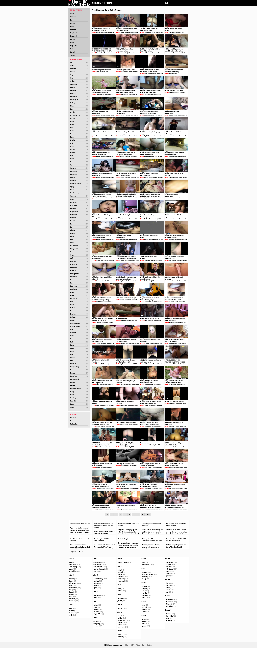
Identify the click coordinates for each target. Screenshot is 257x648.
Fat (79, 224)
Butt (79, 156)
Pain (79, 361)
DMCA (126, 645)
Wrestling (169, 620)
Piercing (72, 39)
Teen (153, 302)
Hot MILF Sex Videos (79, 3)
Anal (170, 32)
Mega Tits (121, 634)
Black (79, 131)
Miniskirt (79, 333)
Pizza (79, 370)
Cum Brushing (79, 193)
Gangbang (96, 624)
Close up (99, 71)
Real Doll (144, 607)
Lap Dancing (79, 298)
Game (95, 621)
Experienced (79, 215)
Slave (143, 619)
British (79, 146)
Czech (79, 199)
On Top (144, 579)
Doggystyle (79, 202)
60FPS (155, 302)
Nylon (79, 348)
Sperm (144, 626)
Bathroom (73, 30)
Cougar (113, 94)
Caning (79, 162)
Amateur (72, 17)
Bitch (79, 128)
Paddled (144, 586)
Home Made (79, 277)
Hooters (79, 280)
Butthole (72, 601)
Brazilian (79, 140)
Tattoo (72, 14)
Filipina (79, 230)
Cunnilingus (110, 322)
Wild (167, 618)
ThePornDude (74, 424)
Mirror (79, 336)
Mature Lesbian (79, 326)
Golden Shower (122, 562)
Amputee (79, 75)
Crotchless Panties (79, 184)
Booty (71, 594)
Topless (168, 590)
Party (132, 424)
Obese (79, 351)
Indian (173, 73)
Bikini (79, 121)
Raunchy (79, 382)
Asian (174, 239)
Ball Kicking (79, 97)
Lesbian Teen (121, 620)
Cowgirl (79, 177)
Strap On (168, 564)
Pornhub (142, 32)
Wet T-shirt (169, 616)
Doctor (186, 198)
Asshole (79, 87)
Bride (79, 143)
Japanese (160, 115)
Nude (79, 342)
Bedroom (73, 49)
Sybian (168, 575)
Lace (119, 616)
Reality (110, 426)
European (79, 208)
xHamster (94, 71)
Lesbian (120, 618)
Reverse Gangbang (79, 388)
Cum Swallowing (98, 569)
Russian (156, 320)
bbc (155, 94)
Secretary (79, 398)
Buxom (79, 159)
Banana (71, 579)
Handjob (114, 53)
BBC (176, 73)
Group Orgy (79, 264)
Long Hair (79, 314)
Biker (71, 585)
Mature (158, 73)
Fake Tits (79, 221)
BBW (146, 73)
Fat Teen (96, 612)
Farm (95, 607)
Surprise (168, 571)
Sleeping (72, 55)
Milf (79, 329)
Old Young (145, 576)
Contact (149, 645)
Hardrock (120, 572)
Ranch (143, 605)
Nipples (171, 322)
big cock (161, 32)
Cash (70, 608)
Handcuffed (79, 267)
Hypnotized (121, 581)
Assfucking (72, 571)
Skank (79, 407)
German (95, 626)
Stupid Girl (169, 567)
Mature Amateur (79, 323)
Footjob (178, 239)
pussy (110, 281)
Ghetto (79, 243)
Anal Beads (72, 564)
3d (79, 62)
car (162, 239)
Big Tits (79, 118)
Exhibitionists (97, 595)
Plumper (79, 373)
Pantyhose (79, 364)
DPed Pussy (79, 205)
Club (70, 615)
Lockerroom (121, 627)
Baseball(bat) (79, 100)
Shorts (79, 404)
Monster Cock (79, 339)
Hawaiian (79, 270)
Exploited (79, 218)
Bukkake (79, 149)
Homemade (112, 32)
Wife (107, 71)
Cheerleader (79, 171)
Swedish (168, 573)
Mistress (120, 637)
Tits (102, 71)
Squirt (136, 281)
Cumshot (79, 196)
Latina (79, 305)
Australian (134, 465)
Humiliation (79, 289)
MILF (137, 32)
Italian (120, 591)
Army (71, 569)
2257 (132, 645)
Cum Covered (97, 564)
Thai (167, 583)
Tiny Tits (168, 585)
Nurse (79, 345)
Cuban (79, 190)
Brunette (125, 320)
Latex (79, 302)
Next (148, 514)
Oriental (72, 23)
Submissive (169, 569)
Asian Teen (79, 84)
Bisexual (130, 320)
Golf (79, 258)
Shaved (72, 52)
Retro (143, 612)
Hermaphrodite (79, 274)
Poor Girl (144, 593)
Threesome (127, 32)
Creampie (79, 180)
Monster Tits (145, 564)
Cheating (79, 168)
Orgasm (79, 357)
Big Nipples (72, 583)
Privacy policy (140, 645)
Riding (79, 392)
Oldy (79, 354)
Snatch (144, 621)
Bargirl (71, 581)
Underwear (169, 602)
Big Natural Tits (79, 115)
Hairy (119, 570)
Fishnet (79, 233)
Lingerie (120, 622)
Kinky (79, 292)
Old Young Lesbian (147, 574)
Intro (119, 588)
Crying (79, 187)
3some (79, 66)
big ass (109, 364)
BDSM (172, 32)
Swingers (181, 302)
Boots (71, 592)
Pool (143, 591)
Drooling (96, 581)
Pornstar (104, 447)
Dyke (95, 587)
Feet (139, 281)
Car (79, 165)
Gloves (79, 255)
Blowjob (107, 32)
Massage (79, 320)
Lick (79, 311)
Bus (71, 20)
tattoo (112, 364)
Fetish (182, 32)
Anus (79, 78)
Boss (70, 596)
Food (79, 239)
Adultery (79, 72)
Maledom (79, 317)
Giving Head (79, 249)
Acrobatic (79, 69)
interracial (158, 94)
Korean (79, 295)
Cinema (71, 611)
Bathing (79, 103)
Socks (143, 624)
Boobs (72, 42)
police (137, 260)
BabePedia (73, 418)
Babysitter (79, 90)
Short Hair (79, 401)
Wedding (168, 614)
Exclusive (160, 302)
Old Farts (144, 572)
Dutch (136, 320)
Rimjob (79, 395)
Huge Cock (73, 46)
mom (149, 94)
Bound (79, 137)
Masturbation (182, 260)
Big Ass (146, 260)
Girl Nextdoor (79, 246)
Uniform (126, 260)
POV (108, 281)
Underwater (169, 600)
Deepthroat (73, 33)
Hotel (79, 283)
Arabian (79, 81)
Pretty (72, 26)
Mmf (143, 562)
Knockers (120, 608)
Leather (79, 308)
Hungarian (121, 579)
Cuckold (176, 302)
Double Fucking (98, 579)
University (169, 606)
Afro (70, 562)
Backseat (79, 93)
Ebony (102, 260)
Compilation (97, 562)
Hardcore (154, 32)
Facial (95, 605)
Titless (168, 587)
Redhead (79, 385)
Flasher (79, 236)
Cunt (94, 571)
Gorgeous (79, 261)
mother (152, 94)
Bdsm (79, 106)
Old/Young (114, 384)
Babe (150, 32)
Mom (115, 322)
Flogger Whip (97, 614)
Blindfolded (73, 587)
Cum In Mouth (97, 567)
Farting (95, 609)
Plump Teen (79, 376)
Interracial (73, 36)
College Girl (79, 174)
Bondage (176, 32)
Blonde (102, 53)
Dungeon (96, 583)
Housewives (133, 115)
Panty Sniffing (79, 367)
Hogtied (120, 574)
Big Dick (146, 53)
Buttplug (79, 152)
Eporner (94, 32)
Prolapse (144, 595)
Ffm (79, 227)
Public (159, 509)
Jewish (120, 601)
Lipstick (120, 625)
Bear (79, 109)
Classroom (72, 613)
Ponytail (144, 588)
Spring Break (170, 562)
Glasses (79, 252)
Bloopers (72, 590)
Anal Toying (73, 567)
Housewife (121, 576)
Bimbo (79, 125)
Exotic (95, 597)
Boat (79, 134)
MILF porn (73, 421)
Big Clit (79, 112)
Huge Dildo (79, 286)
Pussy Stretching (79, 379)
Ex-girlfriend (79, 211)
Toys (184, 384)
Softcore (186, 322)
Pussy (161, 343)
